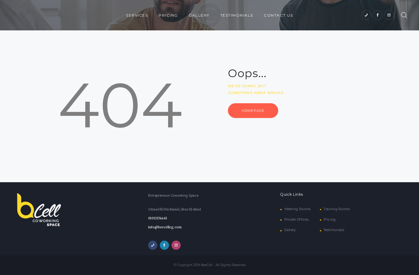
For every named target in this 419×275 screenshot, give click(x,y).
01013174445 (157, 218)
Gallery (290, 230)
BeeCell (207, 265)
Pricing (330, 220)
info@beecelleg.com (165, 227)
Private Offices (296, 220)
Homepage (253, 110)
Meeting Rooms (297, 209)
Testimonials (334, 230)
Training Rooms (337, 209)
